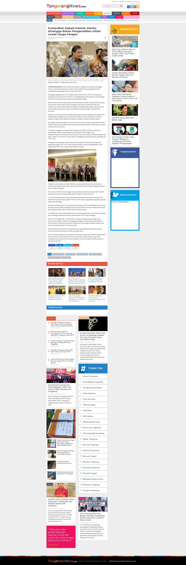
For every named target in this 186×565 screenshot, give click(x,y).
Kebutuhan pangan (95, 254)
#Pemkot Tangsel (88, 473)
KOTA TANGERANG (54, 13)
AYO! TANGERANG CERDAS (91, 17)
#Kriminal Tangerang (89, 450)
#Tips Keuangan (133, 20)
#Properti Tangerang (89, 490)
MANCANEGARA (67, 17)
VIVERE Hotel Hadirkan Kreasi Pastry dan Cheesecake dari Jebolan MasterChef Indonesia (61, 502)
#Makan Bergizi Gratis (90, 421)
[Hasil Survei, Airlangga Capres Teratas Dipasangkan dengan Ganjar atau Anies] (97, 290)
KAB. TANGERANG (68, 13)
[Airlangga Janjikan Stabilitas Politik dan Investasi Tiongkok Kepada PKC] (57, 290)
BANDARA (98, 13)
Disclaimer (122, 1)
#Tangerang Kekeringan (94, 20)
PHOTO (111, 17)
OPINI (104, 17)
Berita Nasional (70, 254)
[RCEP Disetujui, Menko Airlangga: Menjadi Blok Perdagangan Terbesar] (97, 272)
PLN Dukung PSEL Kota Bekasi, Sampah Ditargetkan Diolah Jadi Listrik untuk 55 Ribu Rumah (92, 517)
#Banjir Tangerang (88, 439)
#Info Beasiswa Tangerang (76, 20)
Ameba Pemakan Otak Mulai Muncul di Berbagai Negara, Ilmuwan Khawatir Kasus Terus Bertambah (92, 336)
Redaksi (129, 1)
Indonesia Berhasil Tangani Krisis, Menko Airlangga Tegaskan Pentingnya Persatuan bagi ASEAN (56, 280)
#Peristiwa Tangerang (90, 484)
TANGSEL (80, 13)
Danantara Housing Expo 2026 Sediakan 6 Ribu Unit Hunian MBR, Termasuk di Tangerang (59, 388)
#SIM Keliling (86, 416)
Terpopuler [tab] (51, 318)
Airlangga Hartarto (58, 254)
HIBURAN (116, 13)
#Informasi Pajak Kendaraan (92, 433)
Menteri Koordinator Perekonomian (59, 257)
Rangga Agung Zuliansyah (55, 37)
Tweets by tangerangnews (120, 202)
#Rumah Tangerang (89, 444)
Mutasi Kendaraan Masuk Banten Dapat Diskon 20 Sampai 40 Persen (123, 75)
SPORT (135, 13)
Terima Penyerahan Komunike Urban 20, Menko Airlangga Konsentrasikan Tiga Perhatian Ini (76, 298)
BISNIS (58, 17)
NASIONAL (107, 13)
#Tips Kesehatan (109, 20)
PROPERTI (77, 17)
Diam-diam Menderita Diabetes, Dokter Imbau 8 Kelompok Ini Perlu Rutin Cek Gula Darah (125, 97)
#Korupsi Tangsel (88, 456)
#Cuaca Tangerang (60, 20)
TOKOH (119, 17)
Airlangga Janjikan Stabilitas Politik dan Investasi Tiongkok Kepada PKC (56, 297)
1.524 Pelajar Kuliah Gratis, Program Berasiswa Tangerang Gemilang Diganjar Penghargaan (123, 140)
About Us (115, 1)
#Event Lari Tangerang (90, 427)
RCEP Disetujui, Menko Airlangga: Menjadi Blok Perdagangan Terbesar (95, 279)
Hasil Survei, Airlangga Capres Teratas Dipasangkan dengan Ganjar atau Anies (96, 298)
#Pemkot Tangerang (89, 461)
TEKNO (126, 13)
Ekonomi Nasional (82, 254)
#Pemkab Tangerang (89, 467)
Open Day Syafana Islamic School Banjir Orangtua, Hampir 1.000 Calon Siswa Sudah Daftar (123, 52)
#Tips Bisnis (86, 410)
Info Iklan (137, 1)
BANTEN (89, 13)
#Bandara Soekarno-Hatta (91, 479)
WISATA (50, 17)
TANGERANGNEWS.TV (131, 17)
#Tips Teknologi (121, 20)
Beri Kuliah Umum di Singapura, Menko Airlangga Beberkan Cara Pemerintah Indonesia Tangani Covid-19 (76, 280)
